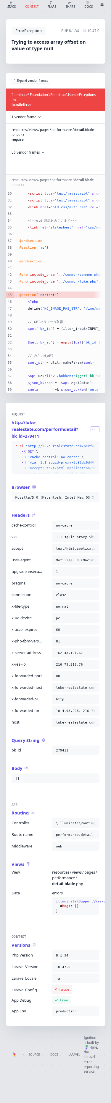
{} (76, 906)
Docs (54, 1055)
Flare (93, 1047)
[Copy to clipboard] (94, 446)
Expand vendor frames (32, 81)
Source (34, 1055)
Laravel (74, 1055)
